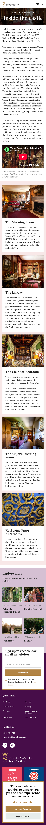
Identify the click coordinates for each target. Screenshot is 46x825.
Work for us (7, 702)
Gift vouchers (30, 717)
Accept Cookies (23, 809)
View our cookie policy (23, 802)
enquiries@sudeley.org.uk (14, 737)
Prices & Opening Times (11, 610)
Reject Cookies (23, 816)
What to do (26, 13)
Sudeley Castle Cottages (31, 712)
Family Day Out (33, 609)
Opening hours (8, 706)
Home (15, 13)
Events (28, 640)
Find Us (28, 702)
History (28, 706)
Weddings (8, 640)
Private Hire (7, 717)
